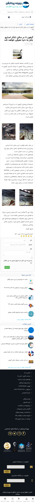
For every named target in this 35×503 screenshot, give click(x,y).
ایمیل (30, 245)
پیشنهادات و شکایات (24, 406)
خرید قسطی (26, 402)
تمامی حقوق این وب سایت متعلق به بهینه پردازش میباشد (17, 493)
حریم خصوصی (26, 393)
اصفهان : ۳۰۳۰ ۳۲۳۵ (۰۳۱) (22, 389)
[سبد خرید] (8, 17)
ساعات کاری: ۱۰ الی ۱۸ (24, 376)
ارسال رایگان (26, 399)
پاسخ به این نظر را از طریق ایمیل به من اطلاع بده (18, 262)
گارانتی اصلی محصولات (23, 409)
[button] (26, 500)
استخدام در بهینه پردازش (23, 412)
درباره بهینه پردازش (24, 383)
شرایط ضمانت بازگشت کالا (22, 416)
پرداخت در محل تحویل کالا (22, 419)
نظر (31, 249)
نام (31, 240)
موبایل (30, 481)
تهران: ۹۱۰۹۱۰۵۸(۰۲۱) (24, 386)
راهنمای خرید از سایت (24, 379)
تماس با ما (27, 373)
